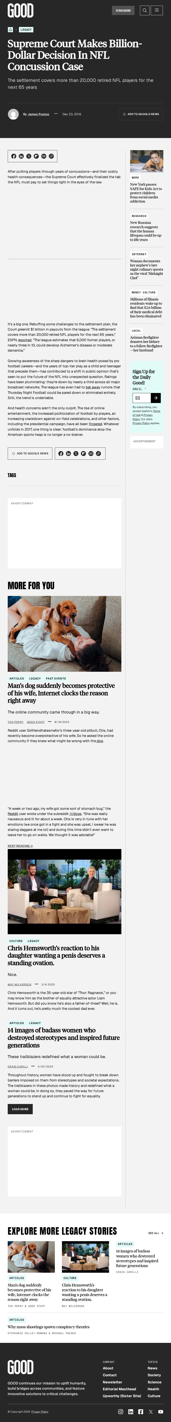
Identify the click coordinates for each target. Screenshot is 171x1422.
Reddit (13, 813)
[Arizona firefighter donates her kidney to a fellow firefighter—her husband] (146, 338)
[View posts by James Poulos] (13, 114)
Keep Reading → (20, 846)
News (152, 1368)
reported (24, 340)
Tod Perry (16, 722)
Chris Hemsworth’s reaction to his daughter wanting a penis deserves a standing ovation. (56, 955)
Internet (139, 254)
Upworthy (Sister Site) (122, 1396)
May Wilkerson (19, 984)
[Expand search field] (145, 10)
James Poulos (38, 114)
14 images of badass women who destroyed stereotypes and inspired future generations (64, 1037)
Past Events (56, 678)
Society (154, 1375)
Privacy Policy (141, 423)
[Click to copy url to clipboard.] (51, 156)
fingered (95, 424)
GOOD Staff (36, 722)
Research (139, 216)
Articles (16, 678)
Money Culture (144, 292)
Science (154, 1382)
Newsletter (112, 1382)
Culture (16, 941)
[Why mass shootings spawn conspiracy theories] (85, 1326)
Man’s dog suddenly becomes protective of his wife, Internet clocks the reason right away (61, 693)
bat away (93, 387)
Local (136, 330)
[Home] (10, 29)
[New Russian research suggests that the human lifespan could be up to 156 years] (146, 226)
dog (99, 741)
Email (139, 389)
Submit (157, 399)
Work (135, 177)
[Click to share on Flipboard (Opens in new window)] (36, 156)
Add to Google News (143, 114)
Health (153, 1389)
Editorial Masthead (119, 1389)
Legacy (26, 30)
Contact (110, 1375)
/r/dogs (75, 813)
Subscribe (123, 10)
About (108, 1368)
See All (154, 1233)
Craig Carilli (18, 1066)
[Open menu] (157, 10)
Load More (20, 1109)
